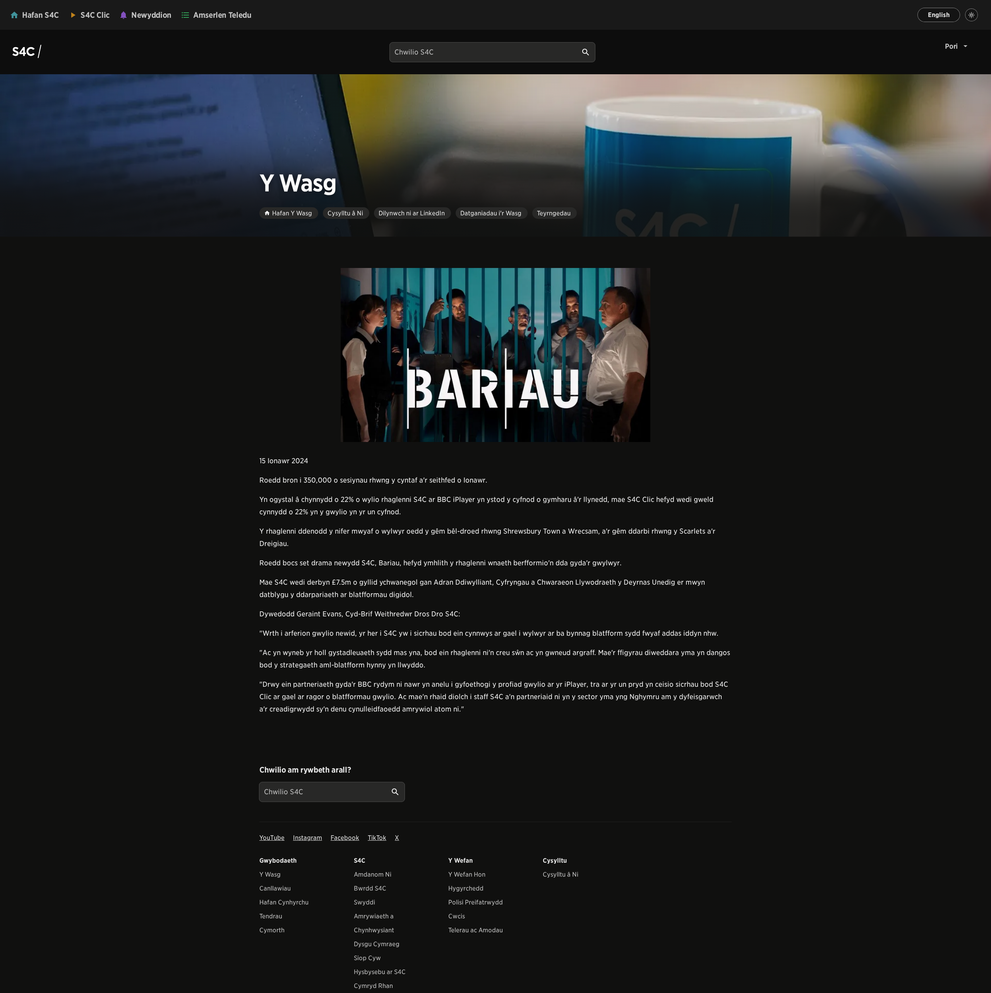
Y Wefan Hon (466, 874)
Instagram (307, 837)
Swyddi (364, 902)
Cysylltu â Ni (560, 874)
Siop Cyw (367, 958)
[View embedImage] (495, 355)
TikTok (377, 837)
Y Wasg (270, 874)
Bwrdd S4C (370, 888)
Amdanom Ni (372, 874)
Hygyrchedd (465, 888)
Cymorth (272, 930)
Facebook (345, 837)
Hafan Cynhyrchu (284, 902)
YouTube (272, 837)
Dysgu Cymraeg (376, 944)
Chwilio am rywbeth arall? (305, 770)
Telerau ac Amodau (475, 930)
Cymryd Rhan (373, 986)
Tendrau (270, 916)
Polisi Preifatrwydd (475, 902)
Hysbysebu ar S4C (380, 972)
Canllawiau (275, 888)
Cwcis (456, 916)
